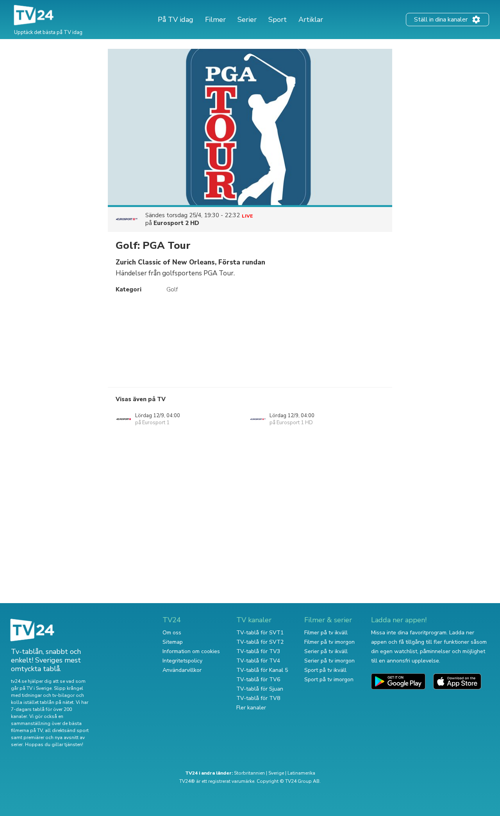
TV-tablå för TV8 (258, 698)
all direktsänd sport (67, 730)
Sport (277, 19)
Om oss (171, 632)
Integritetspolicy (182, 660)
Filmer (215, 19)
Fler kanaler (251, 707)
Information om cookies (191, 651)
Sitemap (172, 642)
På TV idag (175, 19)
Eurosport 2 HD (176, 223)
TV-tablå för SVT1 (260, 632)
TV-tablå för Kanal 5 (262, 670)
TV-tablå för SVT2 (260, 642)
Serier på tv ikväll (326, 651)
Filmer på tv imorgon (329, 642)
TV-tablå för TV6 (258, 679)
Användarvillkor (182, 670)
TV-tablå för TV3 (258, 651)
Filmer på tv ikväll (326, 632)
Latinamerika (301, 773)
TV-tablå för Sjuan (259, 689)
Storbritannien (249, 773)
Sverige (276, 773)
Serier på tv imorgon (329, 660)
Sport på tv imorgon (329, 679)
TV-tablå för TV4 (258, 660)
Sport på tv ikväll (325, 670)
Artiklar (310, 19)
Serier (247, 19)
